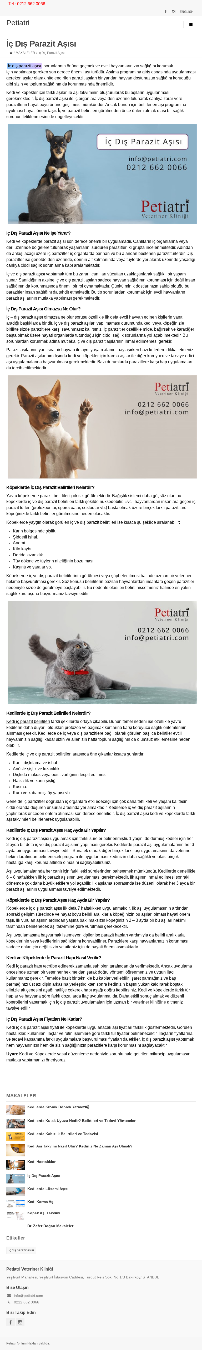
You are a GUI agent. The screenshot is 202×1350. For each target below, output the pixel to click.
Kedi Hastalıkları (42, 1162)
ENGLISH (187, 12)
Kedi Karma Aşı (40, 1202)
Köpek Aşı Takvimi (43, 1213)
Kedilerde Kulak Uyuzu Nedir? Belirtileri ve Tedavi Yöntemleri (82, 1121)
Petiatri (17, 23)
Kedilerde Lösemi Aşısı (47, 1189)
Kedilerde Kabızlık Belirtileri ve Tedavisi (62, 1134)
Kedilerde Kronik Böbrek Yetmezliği (58, 1107)
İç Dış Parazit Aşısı (43, 1175)
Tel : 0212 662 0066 (26, 4)
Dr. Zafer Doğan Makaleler (50, 1226)
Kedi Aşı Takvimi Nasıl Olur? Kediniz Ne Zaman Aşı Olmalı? (80, 1146)
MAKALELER (25, 53)
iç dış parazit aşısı (21, 1250)
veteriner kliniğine (149, 1002)
